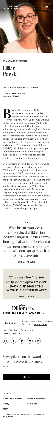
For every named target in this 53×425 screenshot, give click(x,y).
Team (5, 408)
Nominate (31, 403)
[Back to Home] (15, 7)
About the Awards (12, 398)
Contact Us (10, 323)
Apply (38, 7)
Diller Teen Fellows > (12, 333)
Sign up (26, 377)
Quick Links (8, 393)
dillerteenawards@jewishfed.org (37, 321)
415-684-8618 (40, 324)
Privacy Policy (8, 417)
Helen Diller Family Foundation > (18, 330)
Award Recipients (35, 398)
